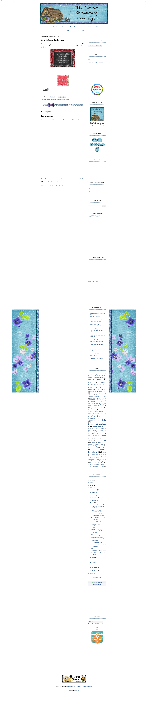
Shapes (89, 445)
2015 (91, 482)
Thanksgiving (92, 461)
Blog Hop (102, 384)
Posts (91, 189)
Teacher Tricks (92, 457)
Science (100, 442)
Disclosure (85, 31)
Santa (93, 442)
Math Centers (92, 430)
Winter (102, 466)
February (94, 567)
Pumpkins (96, 438)
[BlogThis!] (60, 97)
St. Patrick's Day (94, 454)
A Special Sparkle (49, 99)
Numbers (90, 432)
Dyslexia (96, 399)
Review (98, 440)
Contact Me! (73, 27)
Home (47, 27)
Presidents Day (97, 437)
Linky (104, 420)
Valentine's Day (99, 462)
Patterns (90, 435)
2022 (91, 480)
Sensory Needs (99, 444)
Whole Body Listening (99, 464)
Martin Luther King (93, 428)
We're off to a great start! (98, 535)
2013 (91, 487)
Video (89, 464)
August (94, 500)
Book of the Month (93, 386)
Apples (99, 375)
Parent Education (99, 433)
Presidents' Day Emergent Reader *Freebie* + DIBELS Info (97, 330)
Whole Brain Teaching (93, 466)
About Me (55, 27)
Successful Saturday (95, 456)
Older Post (81, 179)
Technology (91, 459)
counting (97, 396)
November (95, 492)
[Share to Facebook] (63, 97)
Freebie (103, 405)
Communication (94, 393)
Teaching (102, 457)
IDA (95, 416)
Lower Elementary (97, 424)
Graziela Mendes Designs (74, 686)
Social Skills (101, 447)
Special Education (64, 99)
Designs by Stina (87, 686)
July (93, 502)
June (93, 557)
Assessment (97, 377)
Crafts (104, 396)
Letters (97, 420)
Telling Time (100, 459)
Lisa (91, 59)
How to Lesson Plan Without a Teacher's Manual (97, 531)
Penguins (97, 435)
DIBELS (90, 399)
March (94, 565)
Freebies (82, 27)
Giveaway (91, 410)
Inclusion (57, 99)
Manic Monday (98, 426)
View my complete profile (95, 62)
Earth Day (103, 399)
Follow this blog (97, 584)
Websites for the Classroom (95, 27)
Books (102, 386)
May (93, 560)
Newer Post (44, 179)
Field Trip (95, 403)
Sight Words (99, 446)
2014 (91, 485)
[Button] (97, 120)
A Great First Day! (96, 542)
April (93, 562)
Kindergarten (91, 418)
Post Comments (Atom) (55, 181)
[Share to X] (62, 97)
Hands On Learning (94, 413)
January (94, 570)
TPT (91, 462)
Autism (99, 379)
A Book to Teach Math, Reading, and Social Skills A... (97, 506)
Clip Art (64, 27)
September (95, 497)
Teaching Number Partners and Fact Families (96, 526)
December (94, 490)
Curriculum (101, 398)
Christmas (91, 387)
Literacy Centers (98, 422)
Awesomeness (92, 381)
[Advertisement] (62, 166)
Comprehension (99, 394)
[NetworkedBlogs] (97, 582)
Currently (93, 398)
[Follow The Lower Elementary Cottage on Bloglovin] (95, 46)
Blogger (77, 690)
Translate (100, 624)
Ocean (89, 433)
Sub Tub (102, 454)
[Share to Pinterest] (65, 97)
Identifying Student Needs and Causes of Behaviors (97, 539)
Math (102, 428)
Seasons (90, 444)
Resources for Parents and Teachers (69, 31)
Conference (90, 396)
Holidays (101, 415)
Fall (89, 403)
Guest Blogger (91, 411)
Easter (92, 401)
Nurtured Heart (100, 432)
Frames (95, 405)
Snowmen (90, 447)
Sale (104, 440)
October (94, 495)
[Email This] (59, 97)
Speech (104, 452)
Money (101, 430)
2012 (91, 573)
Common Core (102, 391)
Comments (93, 192)
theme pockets (102, 461)
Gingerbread (98, 407)
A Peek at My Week (97, 521)
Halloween (99, 411)
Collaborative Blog (92, 391)
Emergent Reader (100, 401)
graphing (102, 409)
